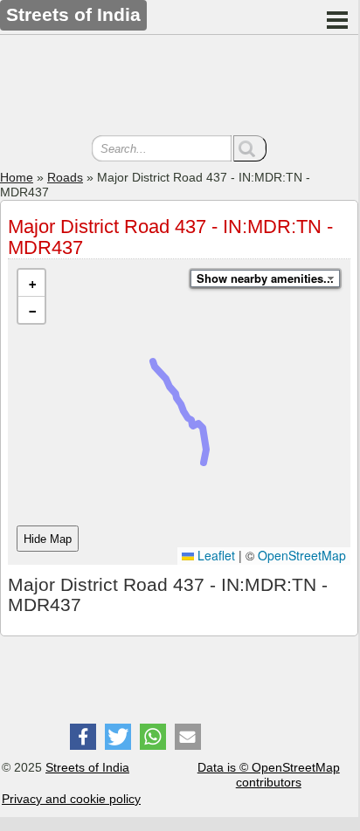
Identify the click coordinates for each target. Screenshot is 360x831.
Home (16, 177)
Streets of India (87, 767)
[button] (31, 283)
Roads (65, 177)
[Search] (250, 148)
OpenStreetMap (302, 555)
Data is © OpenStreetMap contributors (268, 774)
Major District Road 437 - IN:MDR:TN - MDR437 (170, 237)
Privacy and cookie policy (71, 799)
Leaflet (214, 555)
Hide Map (48, 539)
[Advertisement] (179, 87)
